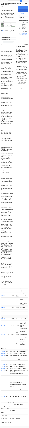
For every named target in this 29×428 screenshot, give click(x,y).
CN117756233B (3, 389)
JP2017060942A (3, 300)
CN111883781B (3, 325)
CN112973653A (3, 364)
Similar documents (24, 34)
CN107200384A (3, 368)
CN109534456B (3, 318)
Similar (20, 10)
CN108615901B (3, 359)
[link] (8, 31)
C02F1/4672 (3, 30)
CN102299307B (3, 307)
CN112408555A (3, 366)
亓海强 (23, 13)
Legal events (20, 34)
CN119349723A (3, 340)
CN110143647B (3, 353)
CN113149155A (3, 334)
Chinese (23, 12)
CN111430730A (3, 370)
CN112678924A (3, 357)
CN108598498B (3, 355)
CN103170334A (3, 295)
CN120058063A (3, 343)
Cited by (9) (25, 33)
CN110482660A (3, 351)
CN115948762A (3, 396)
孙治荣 (21, 13)
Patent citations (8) (22, 33)
